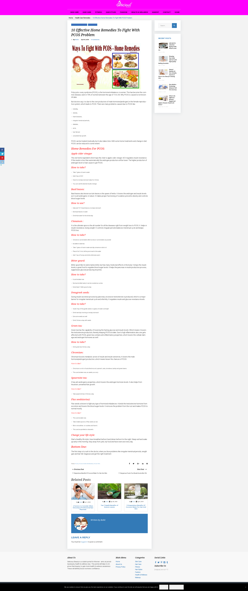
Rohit (77, 39)
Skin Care (74, 12)
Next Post (141, 469)
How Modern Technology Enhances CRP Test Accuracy (173, 87)
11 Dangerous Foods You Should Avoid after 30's (132, 473)
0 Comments (95, 39)
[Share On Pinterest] (2, 158)
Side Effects (93, 24)
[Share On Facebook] (2, 150)
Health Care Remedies (82, 18)
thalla (80, 502)
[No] (246, 587)
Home (177, 12)
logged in (84, 542)
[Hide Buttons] (1, 165)
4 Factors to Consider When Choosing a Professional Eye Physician (83, 507)
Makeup (155, 12)
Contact (167, 12)
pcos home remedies (86, 463)
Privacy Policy (120, 567)
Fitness (98, 12)
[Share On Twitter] (2, 154)
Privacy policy (176, 587)
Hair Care (87, 12)
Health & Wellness (139, 12)
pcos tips (97, 463)
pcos (76, 463)
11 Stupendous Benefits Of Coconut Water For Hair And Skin (89, 473)
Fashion (123, 12)
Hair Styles (111, 12)
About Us (119, 564)
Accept (163, 587)
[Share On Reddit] (2, 162)
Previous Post (79, 469)
